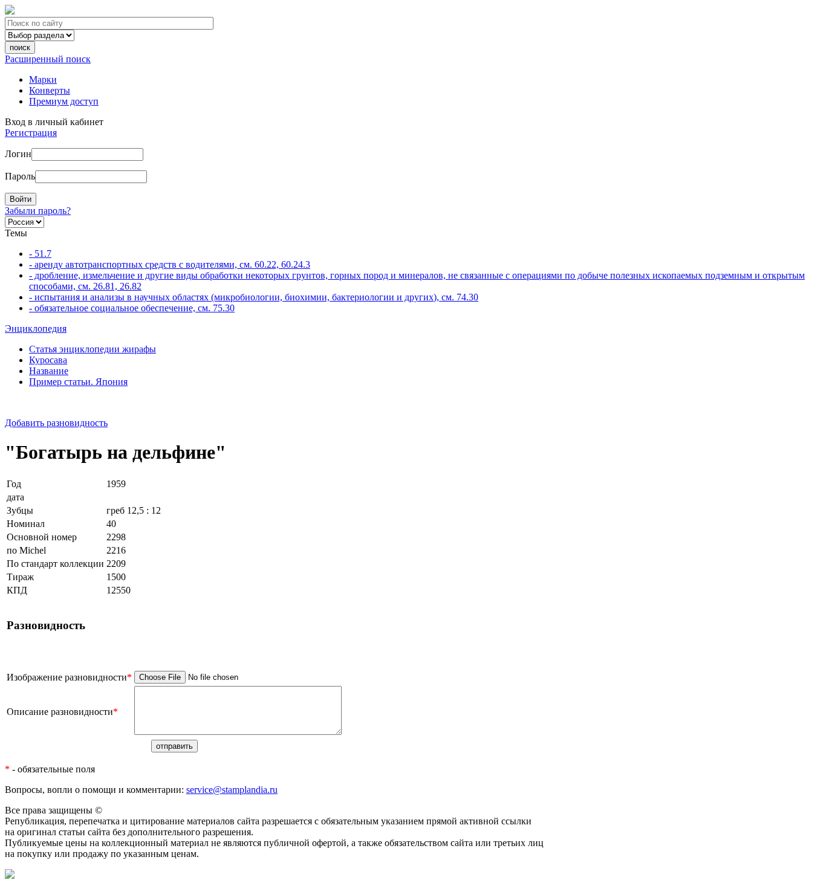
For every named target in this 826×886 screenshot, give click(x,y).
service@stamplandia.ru (232, 789)
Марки (43, 79)
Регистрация (31, 133)
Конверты (49, 90)
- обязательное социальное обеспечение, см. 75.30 (132, 308)
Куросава (48, 360)
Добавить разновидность (56, 423)
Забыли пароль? (38, 210)
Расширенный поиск (48, 59)
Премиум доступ (64, 101)
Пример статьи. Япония (78, 382)
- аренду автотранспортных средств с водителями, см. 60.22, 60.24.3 (169, 264)
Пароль (20, 176)
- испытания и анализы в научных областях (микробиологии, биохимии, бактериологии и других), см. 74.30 (253, 297)
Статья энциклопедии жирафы (92, 349)
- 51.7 (40, 253)
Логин (18, 154)
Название (48, 371)
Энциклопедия (36, 328)
